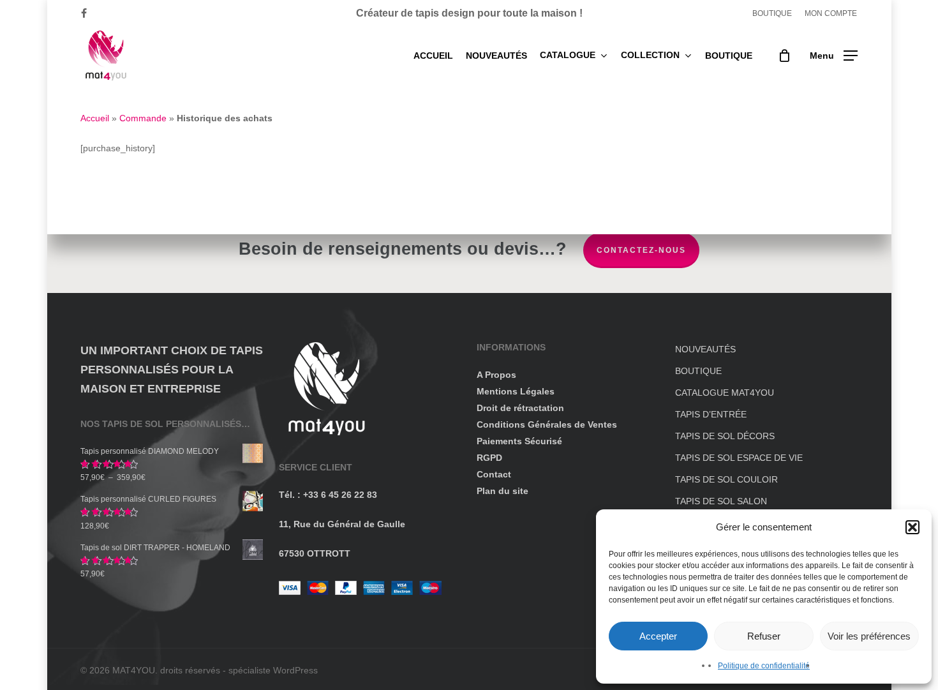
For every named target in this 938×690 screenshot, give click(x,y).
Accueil (94, 118)
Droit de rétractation (520, 408)
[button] (912, 527)
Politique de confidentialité (764, 665)
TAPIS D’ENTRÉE (711, 414)
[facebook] (84, 13)
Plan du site (502, 491)
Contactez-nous (641, 250)
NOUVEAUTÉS (705, 349)
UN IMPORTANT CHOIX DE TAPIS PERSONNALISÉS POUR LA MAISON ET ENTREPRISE (171, 369)
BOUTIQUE (698, 371)
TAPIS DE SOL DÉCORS (725, 436)
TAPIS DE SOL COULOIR (726, 479)
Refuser (763, 636)
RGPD (489, 458)
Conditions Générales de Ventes (547, 424)
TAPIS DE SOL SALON (721, 501)
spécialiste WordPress (273, 670)
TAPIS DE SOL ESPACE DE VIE (739, 458)
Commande (143, 118)
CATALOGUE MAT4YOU (724, 392)
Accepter (658, 636)
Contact (494, 474)
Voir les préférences (869, 636)
